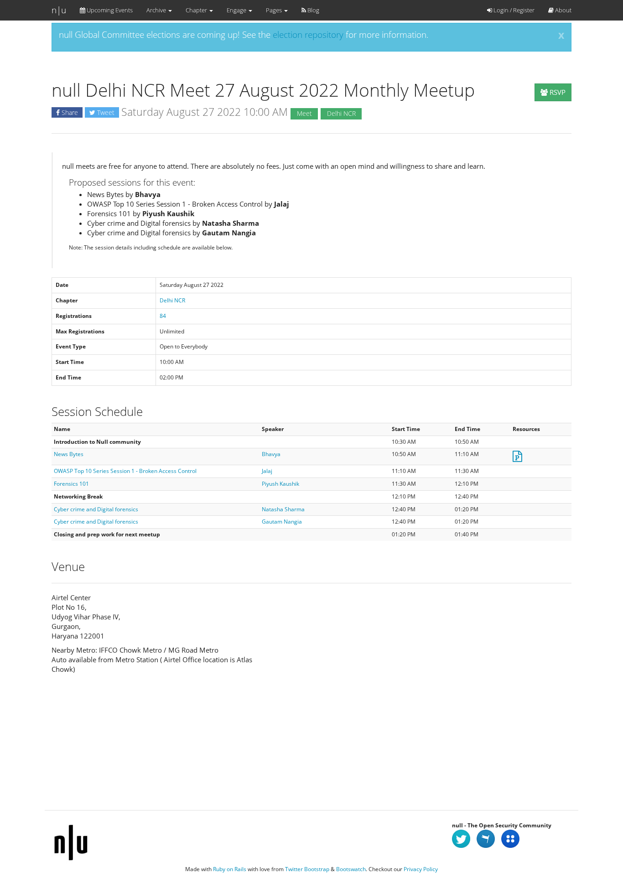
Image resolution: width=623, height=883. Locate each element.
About (562, 10)
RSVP (557, 92)
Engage (237, 10)
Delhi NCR (172, 300)
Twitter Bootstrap (307, 869)
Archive (156, 10)
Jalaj (267, 471)
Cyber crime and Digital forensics (96, 509)
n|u (59, 10)
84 (163, 316)
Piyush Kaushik (280, 484)
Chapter (197, 10)
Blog (312, 10)
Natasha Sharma (283, 509)
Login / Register (513, 10)
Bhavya (271, 454)
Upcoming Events (109, 10)
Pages (274, 10)
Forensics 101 (71, 484)
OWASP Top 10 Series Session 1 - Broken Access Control (125, 471)
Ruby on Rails (229, 869)
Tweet (104, 112)
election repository (308, 35)
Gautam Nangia (282, 521)
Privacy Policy (421, 869)
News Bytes (68, 454)
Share (69, 112)
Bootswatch (351, 869)
